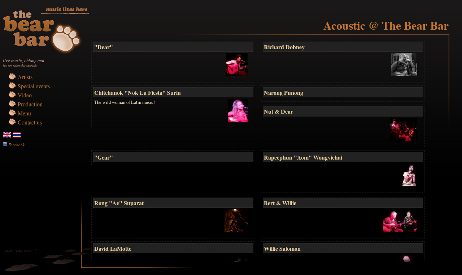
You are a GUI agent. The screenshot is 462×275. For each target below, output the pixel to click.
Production (30, 104)
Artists (25, 77)
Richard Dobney (284, 47)
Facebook (16, 144)
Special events (34, 86)
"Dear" (103, 47)
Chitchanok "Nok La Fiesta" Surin (137, 92)
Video (25, 95)
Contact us (30, 122)
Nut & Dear (278, 111)
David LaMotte (112, 248)
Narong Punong (283, 92)
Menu (24, 113)
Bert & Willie (280, 203)
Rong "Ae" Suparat (119, 203)
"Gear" (103, 157)
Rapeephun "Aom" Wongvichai (303, 157)
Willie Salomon (282, 248)
